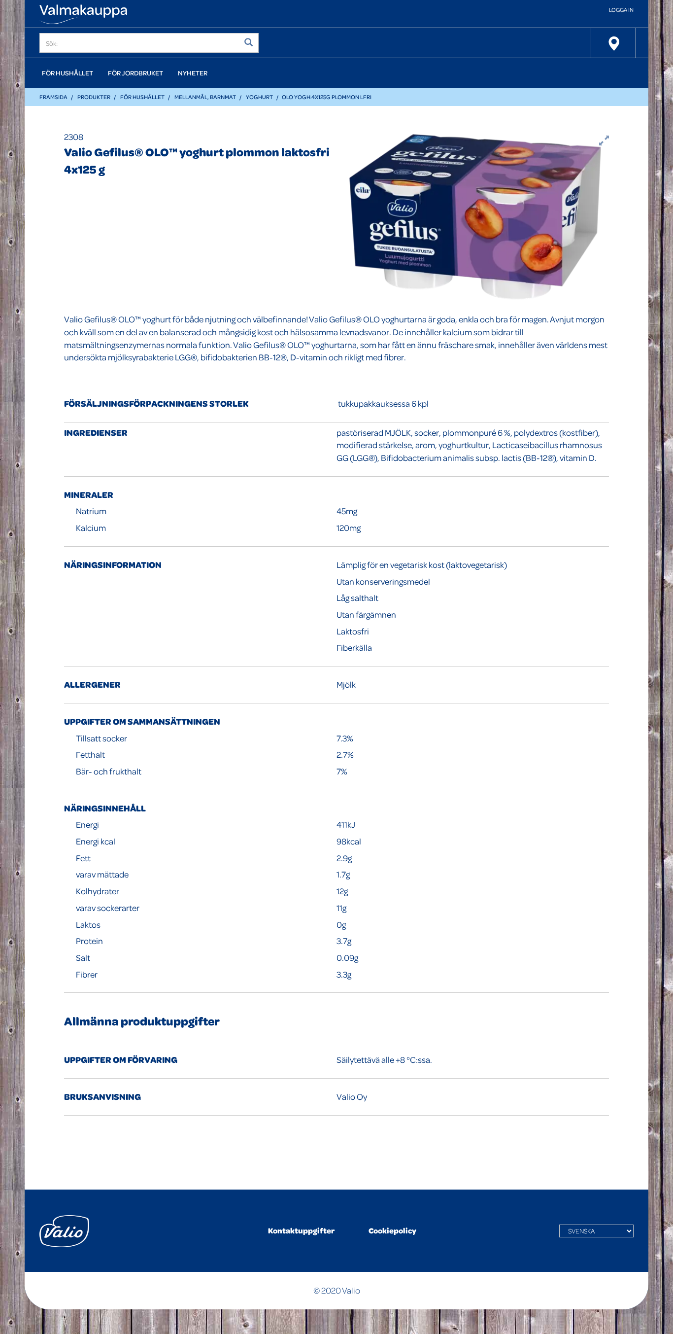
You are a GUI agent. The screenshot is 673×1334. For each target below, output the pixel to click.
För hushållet (67, 72)
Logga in (621, 9)
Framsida (53, 97)
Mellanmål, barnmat (205, 97)
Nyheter (192, 72)
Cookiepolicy (392, 1230)
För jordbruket (135, 72)
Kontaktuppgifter (301, 1230)
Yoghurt (259, 97)
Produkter (93, 97)
